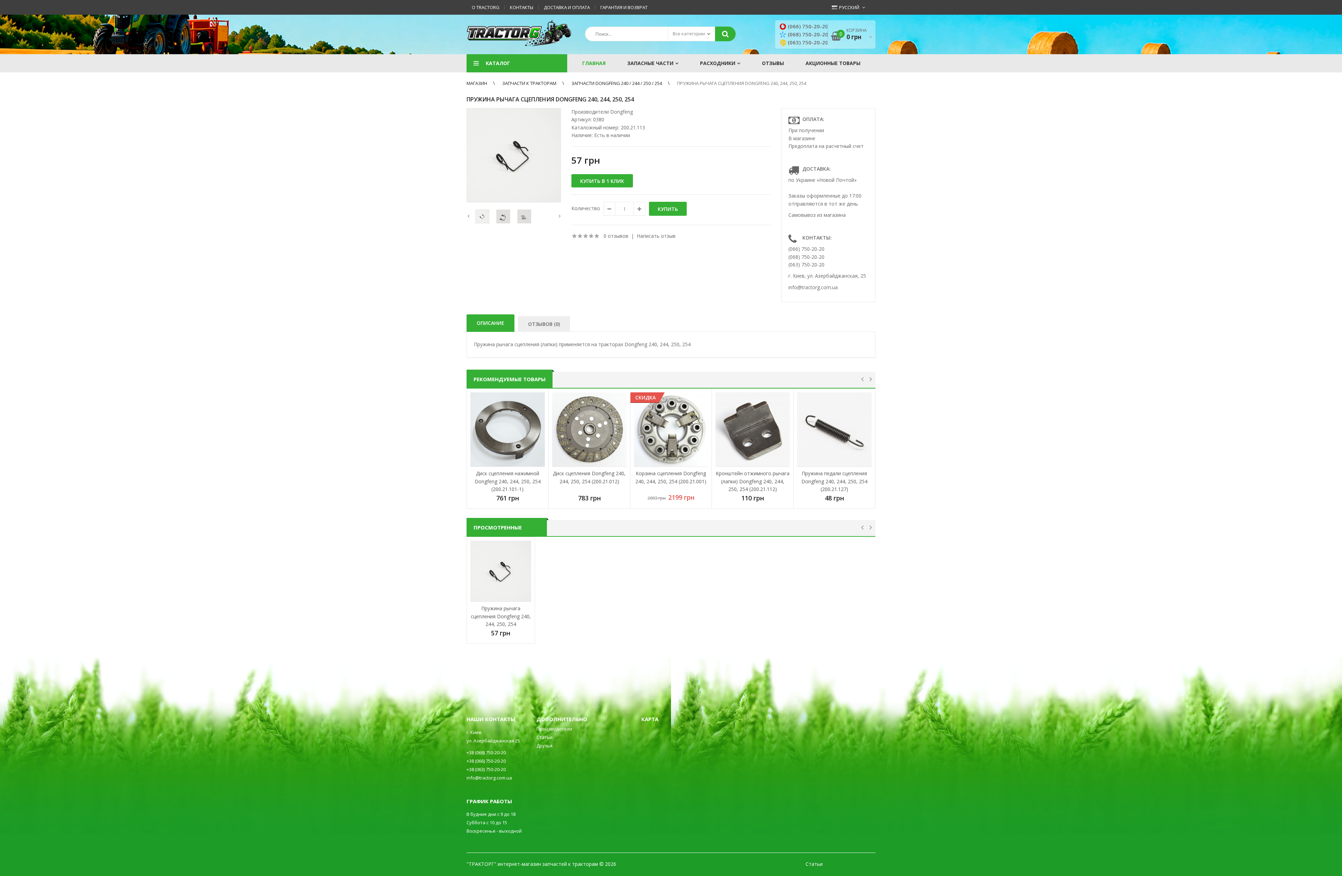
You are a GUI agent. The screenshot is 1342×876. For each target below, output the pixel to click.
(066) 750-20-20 (808, 26)
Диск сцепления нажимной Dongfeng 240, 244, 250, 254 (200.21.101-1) (508, 481)
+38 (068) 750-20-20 (486, 752)
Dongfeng (621, 111)
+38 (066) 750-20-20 (486, 761)
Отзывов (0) (544, 324)
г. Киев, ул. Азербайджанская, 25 (827, 275)
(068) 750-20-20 (808, 34)
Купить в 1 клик (602, 181)
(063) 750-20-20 (808, 42)
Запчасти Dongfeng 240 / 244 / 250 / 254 (616, 83)
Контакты (521, 7)
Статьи (544, 737)
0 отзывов (616, 236)
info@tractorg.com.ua (813, 287)
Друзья (544, 745)
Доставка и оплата (567, 7)
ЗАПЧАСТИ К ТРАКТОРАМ (529, 83)
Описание (490, 323)
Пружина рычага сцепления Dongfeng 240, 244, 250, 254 (741, 83)
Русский (848, 7)
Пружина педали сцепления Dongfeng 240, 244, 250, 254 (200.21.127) (834, 481)
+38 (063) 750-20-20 (486, 769)
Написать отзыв (656, 236)
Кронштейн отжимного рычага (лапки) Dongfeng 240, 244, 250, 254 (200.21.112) (752, 481)
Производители (554, 729)
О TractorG (485, 7)
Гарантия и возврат (624, 7)
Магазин (477, 83)
